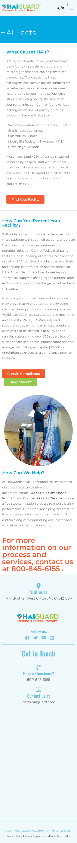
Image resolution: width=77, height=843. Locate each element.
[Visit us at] (38, 586)
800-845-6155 (35, 568)
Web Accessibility (60, 836)
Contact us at (38, 695)
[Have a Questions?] (38, 667)
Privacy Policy (14, 836)
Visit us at (38, 592)
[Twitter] (35, 638)
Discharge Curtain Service (42, 498)
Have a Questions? (38, 673)
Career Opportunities (36, 836)
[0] (63, 8)
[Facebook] (27, 638)
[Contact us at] (38, 689)
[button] (71, 8)
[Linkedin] (52, 638)
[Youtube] (43, 638)
